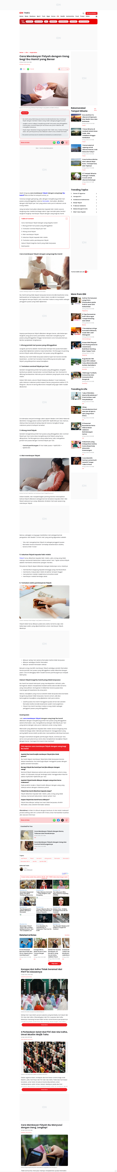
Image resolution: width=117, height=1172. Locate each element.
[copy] (66, 142)
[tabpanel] (45, 127)
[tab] (25, 112)
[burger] (96, 16)
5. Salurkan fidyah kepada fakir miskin (34, 237)
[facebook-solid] (58, 142)
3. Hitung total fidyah (28, 232)
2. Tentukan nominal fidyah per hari (33, 229)
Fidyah (22, 558)
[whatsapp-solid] (54, 142)
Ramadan (46, 201)
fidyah (45, 193)
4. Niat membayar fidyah (30, 234)
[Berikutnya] (70, 946)
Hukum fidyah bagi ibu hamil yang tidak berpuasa (38, 243)
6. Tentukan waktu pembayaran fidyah (35, 240)
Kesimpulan (25, 246)
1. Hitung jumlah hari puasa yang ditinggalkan (37, 226)
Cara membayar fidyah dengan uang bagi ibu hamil (39, 223)
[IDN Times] (25, 13)
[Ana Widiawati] (21, 869)
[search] (83, 13)
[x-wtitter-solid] (62, 142)
